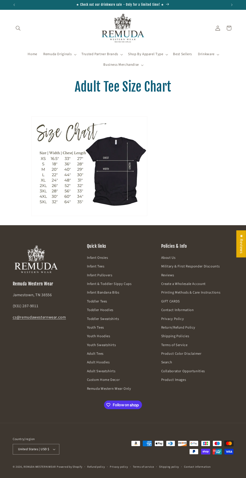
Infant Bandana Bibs (103, 292)
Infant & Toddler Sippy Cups (109, 283)
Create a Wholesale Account (183, 283)
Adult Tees (95, 353)
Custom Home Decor (103, 379)
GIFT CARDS (170, 301)
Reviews (167, 275)
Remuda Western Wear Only (109, 388)
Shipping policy (169, 467)
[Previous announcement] (14, 5)
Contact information (197, 467)
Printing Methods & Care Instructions (191, 292)
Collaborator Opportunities (183, 371)
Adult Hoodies (98, 362)
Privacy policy (119, 467)
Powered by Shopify (69, 467)
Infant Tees (96, 266)
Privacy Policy (172, 318)
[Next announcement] (232, 5)
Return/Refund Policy (178, 327)
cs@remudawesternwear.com (39, 317)
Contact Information (177, 310)
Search (166, 362)
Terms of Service (174, 345)
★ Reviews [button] (241, 244)
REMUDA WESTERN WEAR (40, 467)
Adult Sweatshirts (101, 371)
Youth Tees (95, 327)
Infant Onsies (97, 257)
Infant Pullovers (99, 275)
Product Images (173, 379)
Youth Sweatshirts (101, 345)
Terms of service (143, 467)
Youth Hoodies (98, 336)
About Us (168, 257)
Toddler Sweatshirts (103, 318)
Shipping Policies (175, 336)
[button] (18, 28)
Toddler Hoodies (100, 310)
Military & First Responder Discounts (190, 266)
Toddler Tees (97, 301)
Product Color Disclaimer (181, 353)
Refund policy (96, 467)
